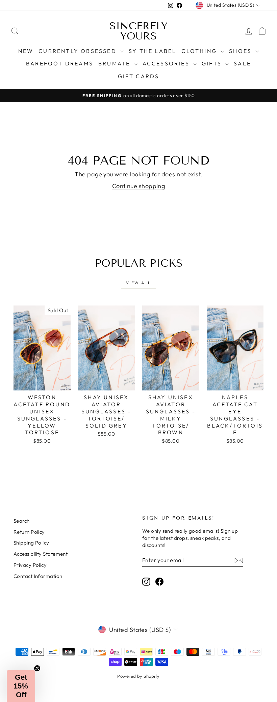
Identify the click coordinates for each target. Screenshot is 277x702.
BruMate (115, 63)
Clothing (200, 51)
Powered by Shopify (138, 676)
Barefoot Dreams (59, 63)
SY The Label (152, 51)
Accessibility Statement (41, 554)
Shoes (241, 51)
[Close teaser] (37, 668)
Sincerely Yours (138, 31)
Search (22, 521)
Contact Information (38, 576)
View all (138, 282)
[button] (21, 686)
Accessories (167, 63)
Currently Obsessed (79, 51)
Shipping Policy (31, 542)
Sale (242, 63)
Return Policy (29, 532)
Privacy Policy (30, 565)
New (26, 51)
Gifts (213, 63)
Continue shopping (138, 186)
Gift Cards (138, 76)
